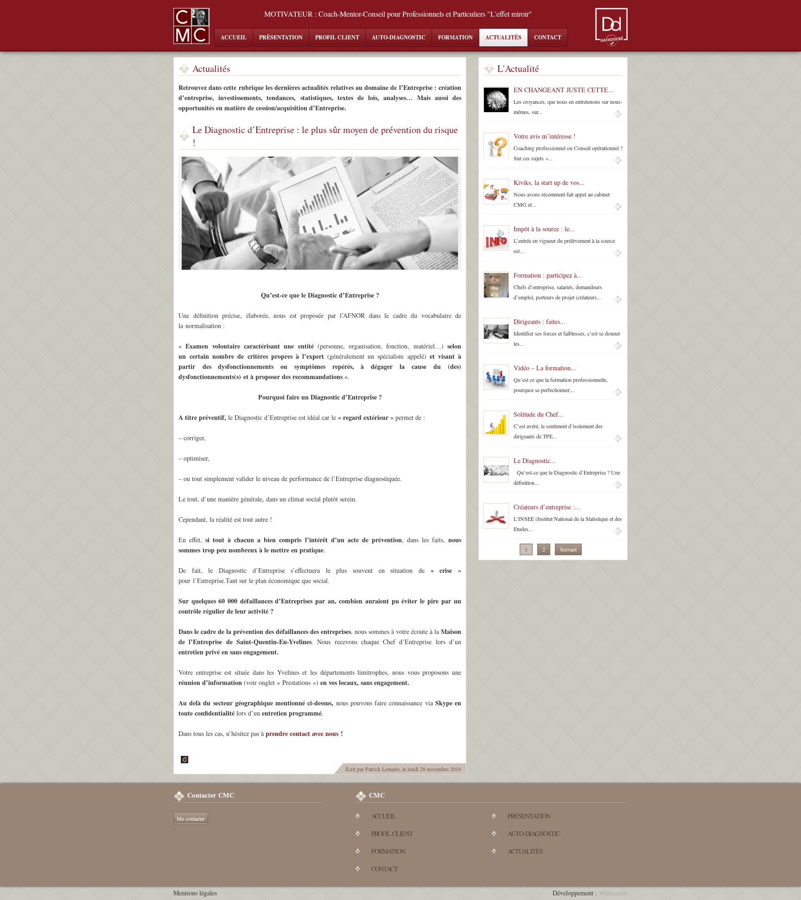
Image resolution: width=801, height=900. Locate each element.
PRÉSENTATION (281, 37)
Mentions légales (195, 892)
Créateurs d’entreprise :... (547, 506)
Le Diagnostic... (535, 460)
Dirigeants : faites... (540, 321)
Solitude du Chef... (539, 414)
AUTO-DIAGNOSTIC (399, 37)
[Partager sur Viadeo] (183, 759)
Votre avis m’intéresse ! (545, 136)
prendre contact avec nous (302, 733)
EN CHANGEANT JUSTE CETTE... (564, 89)
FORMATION (455, 37)
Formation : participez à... (548, 275)
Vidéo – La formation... (545, 367)
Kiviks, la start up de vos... (549, 182)
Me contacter (191, 818)
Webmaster (613, 892)
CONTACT (547, 37)
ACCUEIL (234, 37)
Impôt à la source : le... (544, 228)
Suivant (568, 549)
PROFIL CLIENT (337, 37)
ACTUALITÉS (503, 37)
